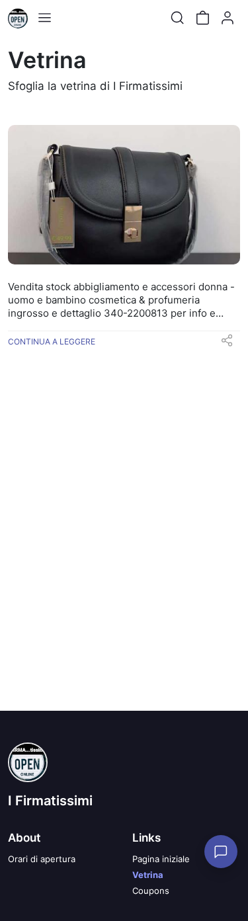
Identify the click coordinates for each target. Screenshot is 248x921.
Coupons (150, 890)
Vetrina (147, 874)
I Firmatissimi (50, 801)
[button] (227, 344)
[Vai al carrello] (202, 17)
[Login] (227, 17)
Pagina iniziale (161, 859)
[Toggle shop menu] (44, 17)
